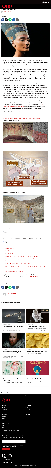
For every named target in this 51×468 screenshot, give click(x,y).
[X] (6, 19)
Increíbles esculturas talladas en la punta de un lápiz (13, 327)
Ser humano (9, 253)
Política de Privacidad (30, 411)
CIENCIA (3, 407)
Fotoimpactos (9, 248)
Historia (3, 418)
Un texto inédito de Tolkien (35, 379)
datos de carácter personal (9, 446)
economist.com (36, 118)
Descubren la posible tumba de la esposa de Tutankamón (23, 256)
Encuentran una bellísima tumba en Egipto (18, 269)
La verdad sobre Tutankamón (14, 271)
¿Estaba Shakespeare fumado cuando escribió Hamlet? (12, 352)
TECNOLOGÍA (4, 416)
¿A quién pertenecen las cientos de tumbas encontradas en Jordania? (26, 266)
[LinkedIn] (13, 19)
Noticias (7, 251)
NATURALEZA (4, 414)
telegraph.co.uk (26, 118)
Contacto (28, 407)
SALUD (3, 411)
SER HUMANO (4, 409)
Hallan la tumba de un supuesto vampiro (17, 263)
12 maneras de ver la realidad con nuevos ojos (13, 379)
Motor (3, 427)
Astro (3, 425)
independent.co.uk (8, 118)
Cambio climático (5, 423)
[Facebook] (2, 19)
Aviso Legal (28, 409)
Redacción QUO (7, 11)
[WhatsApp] (10, 19)
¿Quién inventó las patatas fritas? (37, 351)
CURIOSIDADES (5, 420)
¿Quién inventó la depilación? (36, 326)
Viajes (3, 421)
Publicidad (28, 414)
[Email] (17, 19)
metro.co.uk (17, 118)
